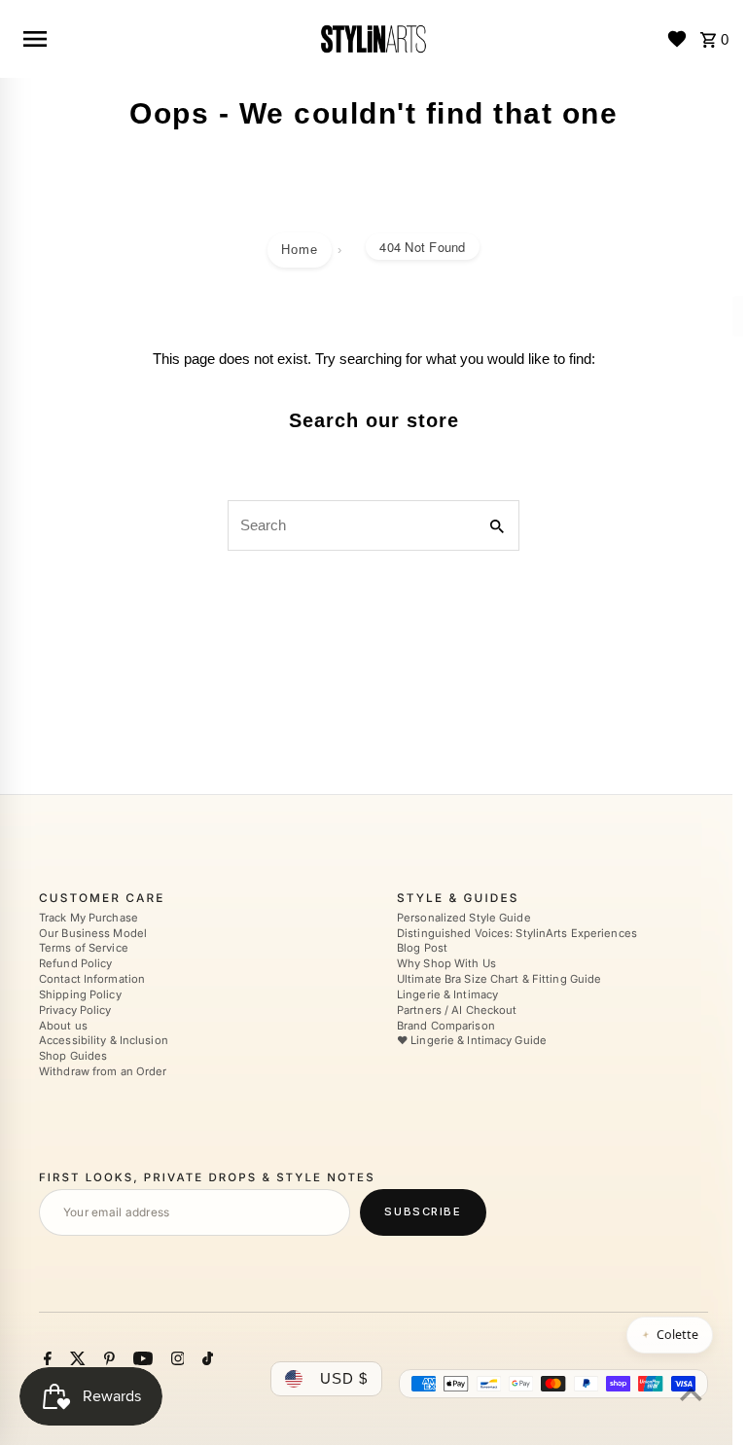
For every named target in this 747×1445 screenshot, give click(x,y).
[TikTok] (205, 1361)
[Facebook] (45, 1361)
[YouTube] (140, 1361)
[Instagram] (175, 1361)
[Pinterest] (107, 1361)
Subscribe (422, 1211)
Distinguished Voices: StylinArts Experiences (517, 933)
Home (299, 249)
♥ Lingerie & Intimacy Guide (472, 1041)
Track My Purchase (88, 917)
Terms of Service (83, 949)
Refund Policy (75, 963)
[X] (75, 1361)
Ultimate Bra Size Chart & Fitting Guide (499, 979)
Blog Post (422, 949)
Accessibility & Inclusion (103, 1041)
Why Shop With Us (446, 963)
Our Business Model (93, 933)
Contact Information (92, 979)
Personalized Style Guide (464, 917)
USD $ (344, 1378)
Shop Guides (73, 1056)
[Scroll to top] (691, 1394)
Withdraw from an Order (102, 1071)
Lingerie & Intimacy (447, 994)
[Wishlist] (677, 39)
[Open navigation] (161, 39)
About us (63, 1025)
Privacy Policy (75, 1010)
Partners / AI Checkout (456, 1010)
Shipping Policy (80, 994)
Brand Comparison (446, 1025)
